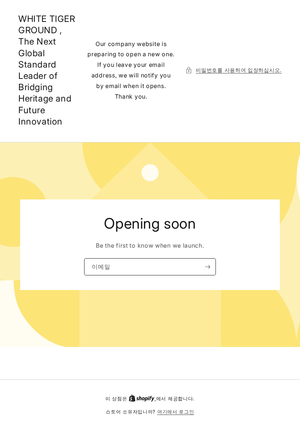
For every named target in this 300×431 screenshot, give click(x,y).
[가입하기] (207, 266)
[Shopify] (142, 398)
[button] (233, 70)
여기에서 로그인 (175, 412)
